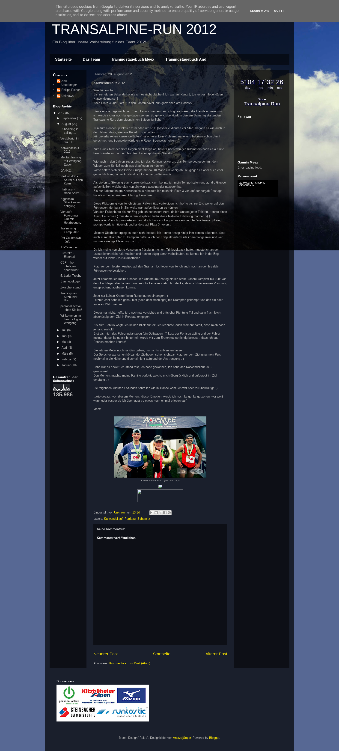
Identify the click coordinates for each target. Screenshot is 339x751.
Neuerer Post (105, 654)
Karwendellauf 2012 (69, 149)
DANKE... (67, 170)
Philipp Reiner (70, 90)
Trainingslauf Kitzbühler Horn (68, 296)
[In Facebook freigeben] (165, 512)
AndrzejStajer (182, 737)
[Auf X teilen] (160, 512)
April (65, 347)
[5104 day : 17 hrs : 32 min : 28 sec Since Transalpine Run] (262, 108)
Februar (67, 359)
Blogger (214, 737)
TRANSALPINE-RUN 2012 (134, 29)
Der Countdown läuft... (70, 239)
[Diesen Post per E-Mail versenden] (151, 512)
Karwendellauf (113, 518)
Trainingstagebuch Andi (186, 59)
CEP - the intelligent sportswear (69, 266)
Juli (64, 330)
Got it (279, 10)
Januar (66, 365)
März (65, 353)
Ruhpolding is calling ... (69, 130)
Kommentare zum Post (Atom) (129, 663)
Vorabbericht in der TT (70, 140)
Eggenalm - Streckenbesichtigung (70, 202)
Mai (64, 342)
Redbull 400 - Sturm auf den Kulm (71, 180)
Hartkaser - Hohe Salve (69, 191)
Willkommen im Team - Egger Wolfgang (71, 319)
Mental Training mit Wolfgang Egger (70, 161)
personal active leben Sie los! (71, 308)
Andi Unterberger (69, 82)
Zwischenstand (70, 287)
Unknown (67, 96)
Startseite (63, 59)
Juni (65, 336)
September (69, 118)
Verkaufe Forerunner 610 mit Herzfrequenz (71, 217)
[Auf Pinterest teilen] (169, 512)
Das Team (91, 59)
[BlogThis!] (156, 512)
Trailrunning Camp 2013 (69, 230)
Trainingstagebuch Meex (132, 59)
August (67, 124)
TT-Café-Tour (69, 247)
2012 (61, 113)
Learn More (259, 10)
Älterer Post (216, 654)
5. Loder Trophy (70, 275)
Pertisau (130, 518)
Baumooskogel (70, 281)
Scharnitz (143, 518)
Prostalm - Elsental (67, 254)
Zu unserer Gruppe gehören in (252, 184)
